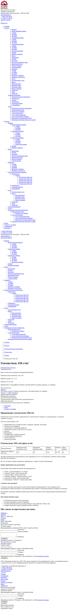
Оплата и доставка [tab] (10, 409)
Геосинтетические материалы (21, 97)
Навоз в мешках (17, 88)
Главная (6, 26)
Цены (6, 223)
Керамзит (15, 69)
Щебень (14, 29)
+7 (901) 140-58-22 (6, 16)
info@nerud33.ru (6, 15)
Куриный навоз (16, 87)
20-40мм (14, 34)
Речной (14, 59)
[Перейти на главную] (4, 8)
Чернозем (15, 93)
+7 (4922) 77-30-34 (6, 18)
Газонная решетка (17, 103)
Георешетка (15, 102)
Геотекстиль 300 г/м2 (25, 184)
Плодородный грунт (18, 80)
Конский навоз (16, 83)
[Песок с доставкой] (3, 518)
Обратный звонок (6, 237)
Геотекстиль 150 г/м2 (25, 179)
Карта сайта (4, 579)
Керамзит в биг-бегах (18, 77)
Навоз (13, 82)
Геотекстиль (15, 98)
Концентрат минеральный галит (22, 118)
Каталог (6, 28)
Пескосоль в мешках (18, 111)
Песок (13, 56)
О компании (8, 226)
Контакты (7, 228)
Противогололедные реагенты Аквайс (24, 120)
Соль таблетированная (19, 115)
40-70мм (14, 36)
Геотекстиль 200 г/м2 (25, 180)
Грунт (13, 79)
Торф (13, 92)
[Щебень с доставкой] (4, 513)
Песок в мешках (17, 65)
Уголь (10, 106)
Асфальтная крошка (14, 95)
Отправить (4, 538)
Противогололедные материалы (22, 108)
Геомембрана (16, 105)
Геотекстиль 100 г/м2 (25, 177)
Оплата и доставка (10, 225)
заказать (3, 389)
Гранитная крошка (17, 51)
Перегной (15, 90)
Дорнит (14, 100)
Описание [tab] (7, 406)
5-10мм (14, 70)
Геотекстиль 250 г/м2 (25, 182)
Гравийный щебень (18, 38)
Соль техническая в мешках (20, 116)
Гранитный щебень (18, 44)
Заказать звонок (6, 20)
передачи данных (6, 543)
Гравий (14, 52)
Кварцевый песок (17, 64)
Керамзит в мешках (18, 75)
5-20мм (14, 33)
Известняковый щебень (19, 31)
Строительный (16, 67)
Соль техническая (17, 113)
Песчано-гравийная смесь (20, 62)
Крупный (15, 61)
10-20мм (14, 72)
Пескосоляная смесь (18, 110)
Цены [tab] (6, 407)
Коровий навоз (16, 85)
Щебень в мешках (17, 54)
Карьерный (15, 57)
